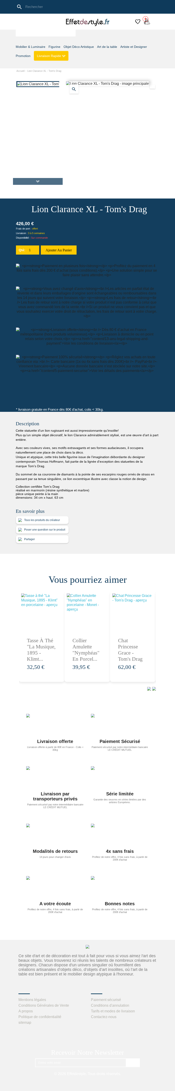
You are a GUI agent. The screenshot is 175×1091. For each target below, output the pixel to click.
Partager (29, 539)
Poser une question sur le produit (44, 529)
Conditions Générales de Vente (43, 1005)
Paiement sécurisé (106, 1000)
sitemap (24, 1022)
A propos (25, 1011)
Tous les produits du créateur (41, 520)
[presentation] (148, 688)
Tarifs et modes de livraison (113, 1011)
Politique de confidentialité (39, 1017)
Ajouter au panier (59, 250)
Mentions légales (32, 1000)
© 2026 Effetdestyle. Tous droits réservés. (87, 1074)
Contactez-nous (103, 1017)
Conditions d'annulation (110, 1005)
